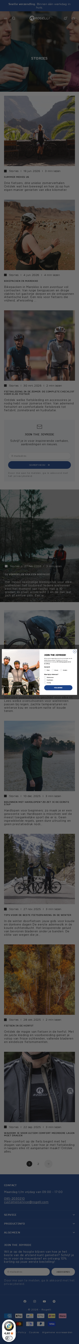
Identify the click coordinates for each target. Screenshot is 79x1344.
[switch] (9, 1338)
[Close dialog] (74, 651)
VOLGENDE (58, 688)
